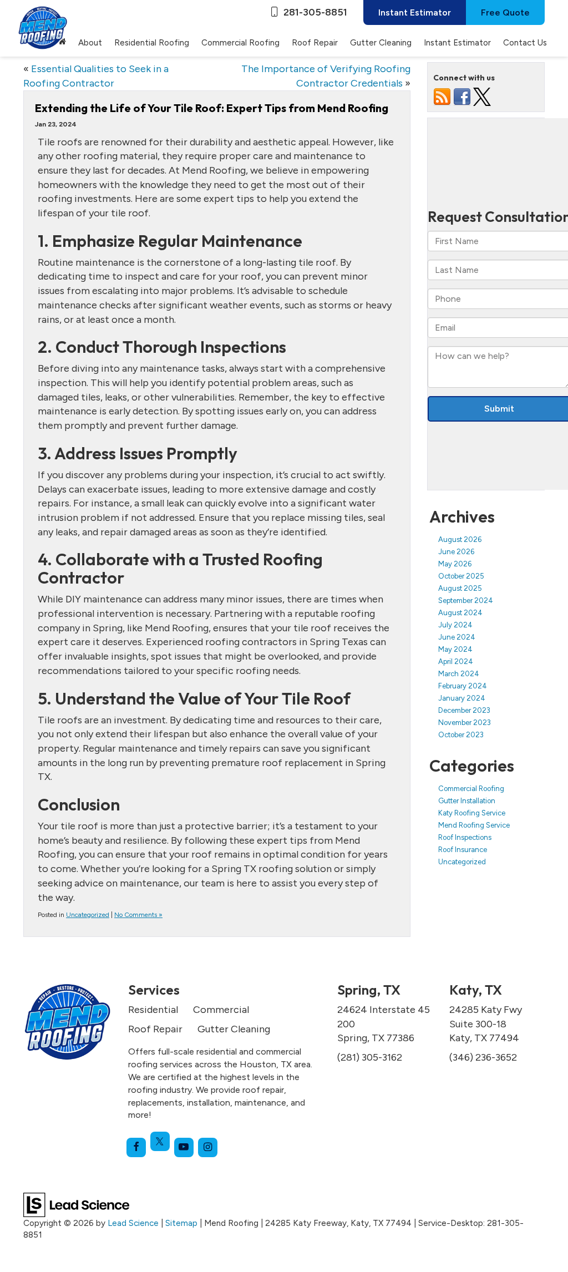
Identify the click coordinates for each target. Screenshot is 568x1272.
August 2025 (460, 588)
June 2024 (456, 637)
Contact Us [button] (525, 43)
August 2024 (460, 613)
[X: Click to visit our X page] (160, 1141)
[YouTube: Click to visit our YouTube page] (184, 1147)
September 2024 (465, 600)
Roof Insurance (462, 849)
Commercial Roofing (471, 788)
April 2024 (455, 661)
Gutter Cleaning (381, 43)
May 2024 (455, 649)
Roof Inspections (464, 837)
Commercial (221, 1010)
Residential (153, 1010)
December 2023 (464, 710)
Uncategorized (87, 915)
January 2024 (461, 698)
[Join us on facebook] (462, 96)
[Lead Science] (76, 1204)
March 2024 (458, 674)
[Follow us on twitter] (482, 96)
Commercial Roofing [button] (240, 43)
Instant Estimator (414, 12)
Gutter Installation (466, 801)
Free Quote (505, 12)
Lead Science (133, 1223)
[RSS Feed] (442, 96)
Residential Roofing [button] (151, 43)
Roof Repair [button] (315, 43)
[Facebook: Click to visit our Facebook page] (136, 1147)
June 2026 (456, 552)
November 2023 (464, 722)
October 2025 (461, 576)
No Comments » (138, 915)
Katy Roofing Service (471, 813)
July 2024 (455, 625)
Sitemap (181, 1223)
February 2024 (462, 686)
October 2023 (461, 735)
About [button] (90, 43)
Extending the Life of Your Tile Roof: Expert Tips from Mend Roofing (211, 108)
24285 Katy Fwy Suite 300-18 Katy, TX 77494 (485, 1024)
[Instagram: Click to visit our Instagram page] (208, 1147)
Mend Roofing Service (474, 825)
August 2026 (459, 539)
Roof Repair (155, 1029)
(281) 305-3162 (369, 1057)
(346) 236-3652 (483, 1057)
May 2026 (454, 564)
